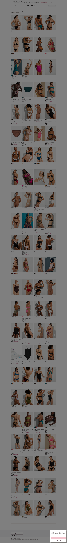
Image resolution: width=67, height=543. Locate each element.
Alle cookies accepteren (58, 537)
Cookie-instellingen (58, 540)
